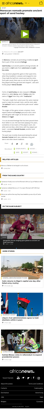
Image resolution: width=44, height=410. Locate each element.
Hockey (32, 149)
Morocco (5, 42)
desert (25, 152)
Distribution (5, 393)
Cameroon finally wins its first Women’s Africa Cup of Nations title (21, 182)
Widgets (3, 402)
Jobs (2, 397)
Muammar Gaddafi (9, 315)
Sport (4, 8)
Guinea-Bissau (8, 352)
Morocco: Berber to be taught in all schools (14, 165)
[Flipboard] (29, 378)
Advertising (39, 393)
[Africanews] (14, 3)
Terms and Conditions (36, 384)
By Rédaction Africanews (10, 52)
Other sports (21, 149)
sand (17, 152)
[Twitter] (23, 378)
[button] (25, 34)
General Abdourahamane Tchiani (15, 278)
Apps (41, 397)
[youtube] (18, 378)
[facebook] (34, 378)
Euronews (40, 402)
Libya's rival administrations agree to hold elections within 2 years (20, 319)
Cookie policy (38, 388)
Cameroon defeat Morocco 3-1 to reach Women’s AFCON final (20, 188)
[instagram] (38, 378)
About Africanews (7, 384)
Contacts (4, 388)
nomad (34, 152)
